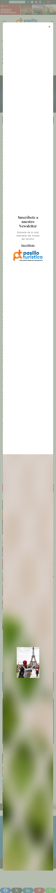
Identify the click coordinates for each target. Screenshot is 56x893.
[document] (28, 446)
